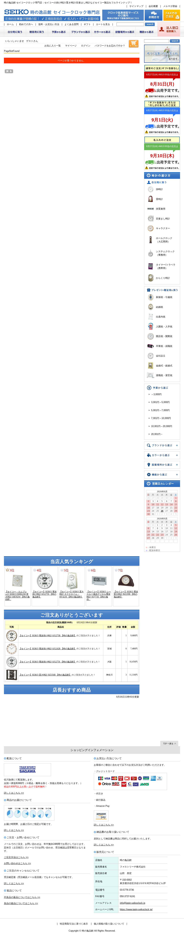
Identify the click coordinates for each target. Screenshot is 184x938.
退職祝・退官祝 (164, 375)
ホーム (10, 24)
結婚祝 (159, 307)
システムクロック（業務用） (165, 253)
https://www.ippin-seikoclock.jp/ (136, 909)
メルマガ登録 (170, 6)
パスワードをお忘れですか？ (110, 45)
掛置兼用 (160, 208)
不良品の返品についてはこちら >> (22, 897)
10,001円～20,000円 (161, 426)
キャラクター (163, 228)
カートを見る (103, 24)
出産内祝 (160, 316)
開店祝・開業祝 (164, 336)
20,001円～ (157, 434)
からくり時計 (163, 278)
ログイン (85, 45)
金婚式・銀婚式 (164, 365)
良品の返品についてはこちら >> (21, 903)
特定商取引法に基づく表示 (74, 923)
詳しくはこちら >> (14, 793)
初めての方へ (26, 24)
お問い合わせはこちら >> (17, 863)
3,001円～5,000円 (160, 402)
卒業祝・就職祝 (164, 346)
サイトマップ (136, 6)
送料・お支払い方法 (48, 24)
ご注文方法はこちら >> (16, 857)
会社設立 (160, 355)
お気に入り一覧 (52, 45)
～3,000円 (156, 394)
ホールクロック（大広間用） (164, 240)
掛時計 (159, 189)
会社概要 (153, 6)
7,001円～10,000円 (161, 418)
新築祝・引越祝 (164, 297)
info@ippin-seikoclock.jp (132, 903)
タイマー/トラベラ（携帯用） (165, 266)
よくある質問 (72, 24)
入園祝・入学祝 (164, 326)
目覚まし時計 (163, 218)
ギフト (87, 24)
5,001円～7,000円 (160, 410)
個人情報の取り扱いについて (109, 923)
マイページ (71, 45)
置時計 (159, 199)
